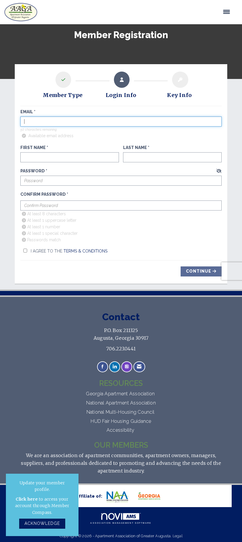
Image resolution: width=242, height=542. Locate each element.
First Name (33, 147)
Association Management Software (120, 523)
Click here (27, 499)
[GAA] (151, 496)
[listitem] (62, 86)
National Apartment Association (121, 403)
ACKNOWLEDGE (42, 523)
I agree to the (68, 251)
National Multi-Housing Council (121, 412)
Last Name (135, 147)
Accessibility (121, 430)
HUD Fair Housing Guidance (121, 421)
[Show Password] (219, 171)
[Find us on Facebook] (102, 366)
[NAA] (120, 496)
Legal (177, 536)
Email (26, 111)
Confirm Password (43, 194)
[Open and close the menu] (136, 12)
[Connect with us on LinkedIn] (114, 366)
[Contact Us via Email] (139, 366)
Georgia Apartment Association (121, 394)
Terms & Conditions (85, 251)
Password (32, 171)
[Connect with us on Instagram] (126, 366)
